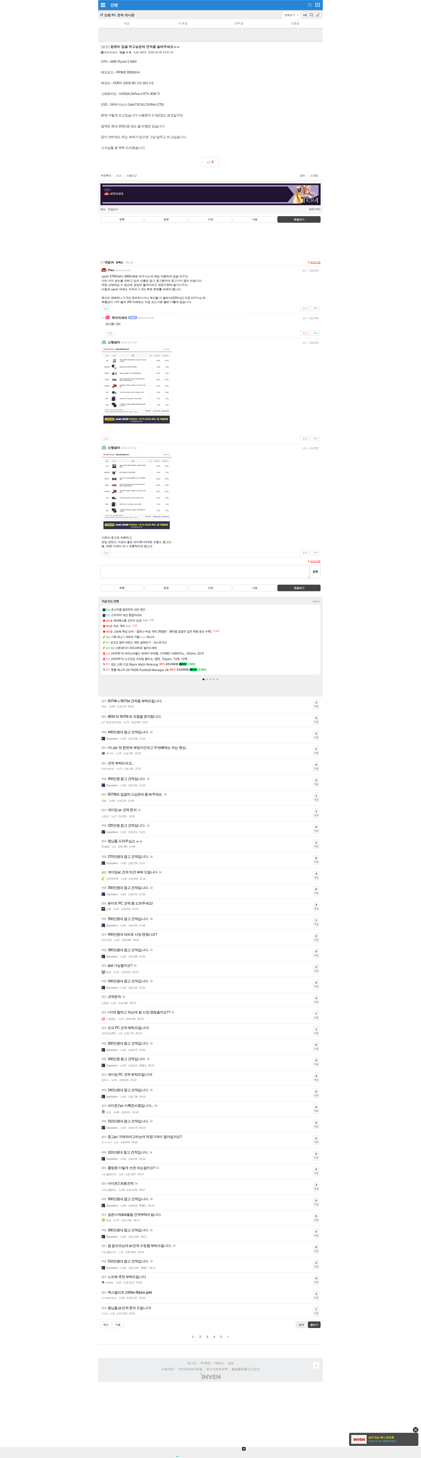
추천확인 (106, 175)
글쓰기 (318, 15)
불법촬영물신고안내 (245, 1369)
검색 (301, 1324)
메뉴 (103, 209)
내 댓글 (182, 23)
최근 (106, 1324)
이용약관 (168, 1369)
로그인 (191, 1363)
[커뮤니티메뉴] (102, 5)
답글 (106, 308)
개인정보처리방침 (190, 1369)
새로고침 (315, 262)
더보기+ (316, 601)
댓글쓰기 (299, 219)
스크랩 (314, 175)
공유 (302, 175)
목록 (122, 219)
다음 (254, 219)
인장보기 (113, 209)
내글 (126, 23)
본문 (166, 219)
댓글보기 (299, 587)
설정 (231, 1363)
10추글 (238, 23)
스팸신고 (131, 175)
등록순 (119, 262)
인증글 (295, 23)
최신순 (129, 262)
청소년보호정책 (217, 1369)
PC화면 (205, 1363)
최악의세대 (110, 52)
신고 (118, 175)
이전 (210, 219)
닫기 (415, 1430)
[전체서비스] (317, 4)
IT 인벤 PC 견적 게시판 (117, 15)
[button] (203, 679)
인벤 (114, 5)
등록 (315, 571)
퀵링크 (219, 1363)
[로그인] (309, 4)
